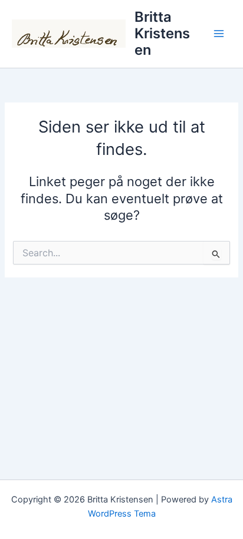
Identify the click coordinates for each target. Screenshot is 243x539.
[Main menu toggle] (218, 33)
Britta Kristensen (162, 33)
